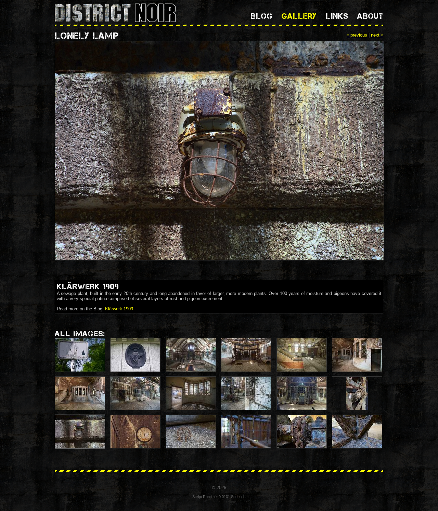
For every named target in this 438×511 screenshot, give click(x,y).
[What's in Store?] (135, 393)
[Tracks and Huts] (357, 355)
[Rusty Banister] (246, 431)
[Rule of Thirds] (301, 393)
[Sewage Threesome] (191, 355)
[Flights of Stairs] (80, 393)
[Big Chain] (301, 431)
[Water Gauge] (135, 431)
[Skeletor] (357, 393)
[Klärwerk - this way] (80, 355)
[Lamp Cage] (191, 431)
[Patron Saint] (135, 355)
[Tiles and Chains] (246, 393)
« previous (357, 35)
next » (377, 35)
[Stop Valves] (246, 355)
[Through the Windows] (191, 393)
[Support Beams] (357, 431)
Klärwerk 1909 (119, 308)
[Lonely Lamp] (80, 431)
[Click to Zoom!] (219, 151)
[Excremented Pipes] (301, 355)
